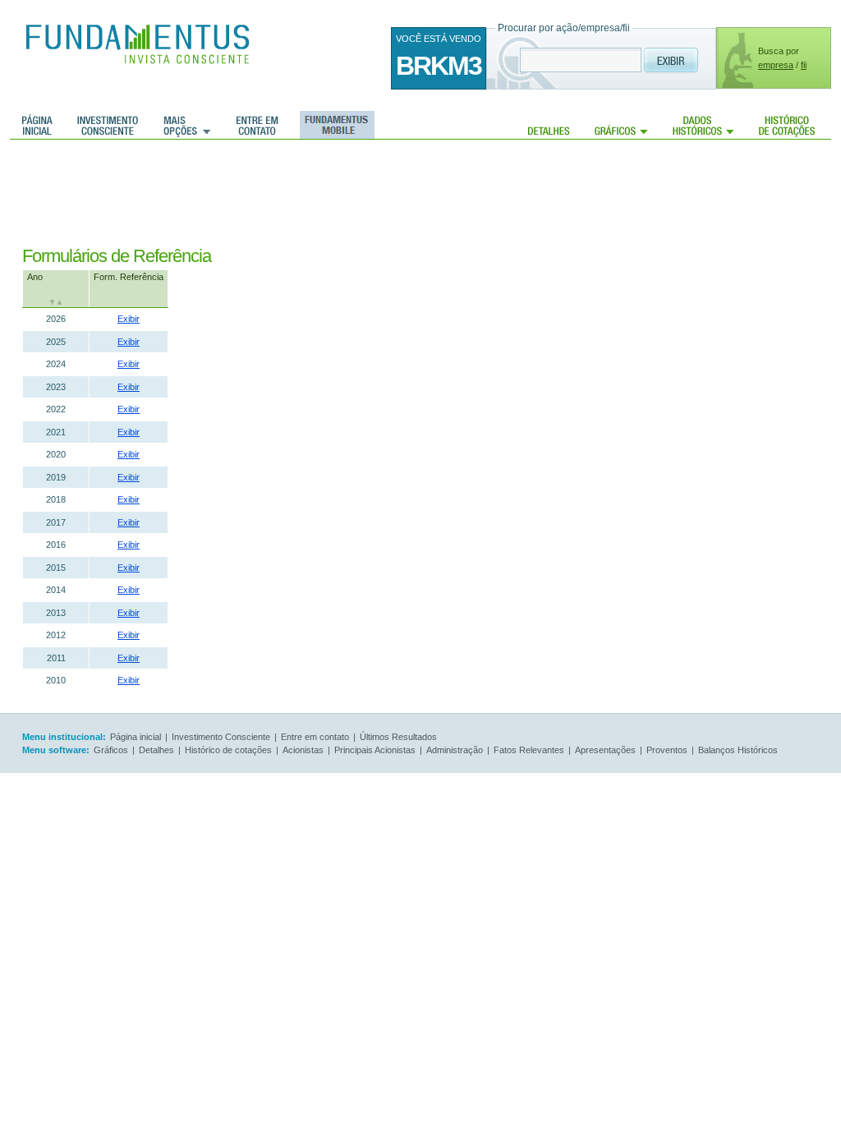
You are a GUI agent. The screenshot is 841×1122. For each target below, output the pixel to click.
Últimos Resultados (398, 737)
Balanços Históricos (738, 750)
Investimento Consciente (221, 737)
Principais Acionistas (375, 750)
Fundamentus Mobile (335, 125)
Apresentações (605, 750)
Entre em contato (257, 125)
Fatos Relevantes (529, 750)
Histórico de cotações (787, 125)
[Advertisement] (321, 193)
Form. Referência (128, 277)
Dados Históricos (703, 125)
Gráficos (621, 125)
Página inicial (37, 125)
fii (804, 65)
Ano (35, 277)
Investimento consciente (107, 125)
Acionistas (303, 750)
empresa (775, 65)
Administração (454, 750)
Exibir (128, 319)
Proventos (666, 750)
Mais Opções (187, 125)
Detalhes (549, 125)
